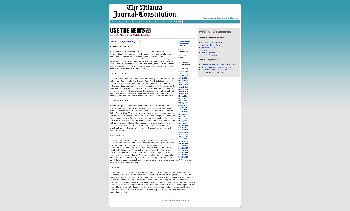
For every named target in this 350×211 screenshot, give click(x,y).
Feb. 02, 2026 (183, 132)
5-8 (218, 72)
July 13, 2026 (183, 82)
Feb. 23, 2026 (183, 125)
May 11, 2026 (182, 100)
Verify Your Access (153, 22)
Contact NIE (167, 22)
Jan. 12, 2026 (183, 139)
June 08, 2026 (183, 91)
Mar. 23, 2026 (182, 116)
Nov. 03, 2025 (183, 157)
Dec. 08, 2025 (183, 146)
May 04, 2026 (182, 103)
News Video (205, 50)
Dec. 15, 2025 (183, 143)
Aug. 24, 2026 (183, 69)
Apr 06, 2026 (182, 112)
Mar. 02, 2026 (182, 123)
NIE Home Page (117, 22)
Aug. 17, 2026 (183, 71)
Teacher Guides (138, 22)
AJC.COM (178, 22)
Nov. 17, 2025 (183, 152)
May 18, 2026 (182, 98)
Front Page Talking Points (210, 45)
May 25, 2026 (182, 96)
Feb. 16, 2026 (183, 128)
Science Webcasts (208, 52)
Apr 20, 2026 (182, 107)
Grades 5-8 (182, 56)
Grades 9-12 (182, 58)
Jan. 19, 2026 (183, 137)
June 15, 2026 (183, 89)
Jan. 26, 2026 (183, 134)
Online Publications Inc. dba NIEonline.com (177, 200)
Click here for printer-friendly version (184, 43)
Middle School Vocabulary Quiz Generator (217, 67)
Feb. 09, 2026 (183, 130)
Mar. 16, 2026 (182, 118)
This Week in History (209, 47)
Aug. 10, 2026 (183, 73)
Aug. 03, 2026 (183, 75)
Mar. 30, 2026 (182, 114)
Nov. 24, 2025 (183, 150)
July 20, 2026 (183, 80)
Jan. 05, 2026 (183, 141)
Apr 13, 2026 (182, 109)
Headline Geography (209, 55)
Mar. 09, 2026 (182, 121)
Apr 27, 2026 (182, 105)
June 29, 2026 (183, 84)
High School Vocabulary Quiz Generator (216, 69)
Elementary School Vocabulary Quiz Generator (218, 64)
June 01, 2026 (183, 94)
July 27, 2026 (183, 78)
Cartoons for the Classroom (211, 42)
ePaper (127, 22)
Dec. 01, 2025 (183, 148)
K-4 (214, 72)
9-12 (222, 72)
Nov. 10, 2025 (183, 155)
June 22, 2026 (183, 87)
